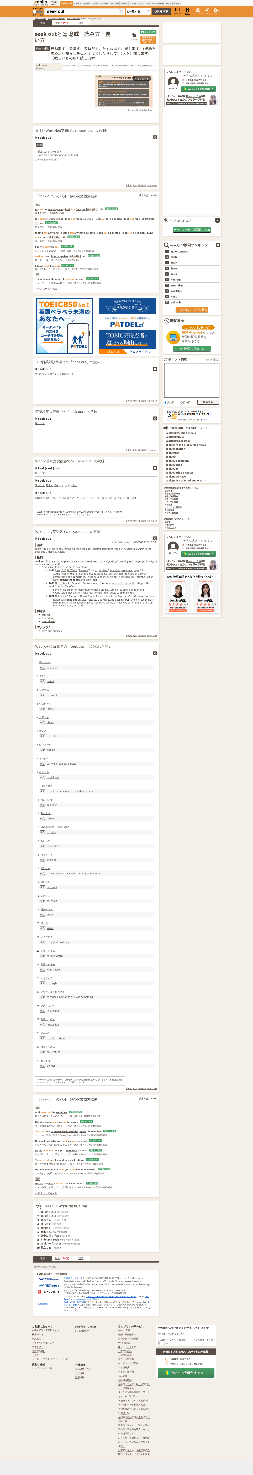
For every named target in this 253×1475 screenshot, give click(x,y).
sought (50, 564)
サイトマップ (38, 1346)
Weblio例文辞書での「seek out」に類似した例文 (73, 646)
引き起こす (47, 799)
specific (54, 155)
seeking (124, 561)
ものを (53, 151)
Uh (36, 1169)
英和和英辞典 (66, 3)
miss (174, 274)
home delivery (119, 583)
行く (52, 1005)
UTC (152, 542)
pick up (51, 750)
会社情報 (79, 1372)
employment (55, 209)
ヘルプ (35, 1355)
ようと (70, 497)
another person (84, 791)
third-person (53, 561)
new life (54, 1160)
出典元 (129, 185)
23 (145, 542)
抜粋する (44, 772)
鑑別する (45, 868)
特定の (41, 151)
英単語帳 (104, 3)
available (176, 291)
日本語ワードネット (73, 1278)
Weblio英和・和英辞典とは (45, 1330)
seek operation (175, 448)
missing (90, 232)
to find (39, 232)
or (69, 155)
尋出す (49, 485)
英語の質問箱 (125, 1379)
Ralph (92, 596)
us (64, 589)
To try (58, 567)
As (36, 1150)
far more (79, 589)
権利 (50, 827)
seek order (173, 452)
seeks (90, 561)
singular (65, 561)
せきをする (47, 978)
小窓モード (177, 13)
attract (50, 914)
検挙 (43, 786)
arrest (70, 791)
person (63, 155)
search (65, 232)
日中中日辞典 (125, 1350)
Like (100, 599)
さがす (47, 662)
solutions (61, 1112)
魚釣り (44, 1005)
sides (100, 573)
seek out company (177, 460)
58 (148, 542)
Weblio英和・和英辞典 (74, 1302)
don (38, 246)
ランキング (152, 185)
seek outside (174, 464)
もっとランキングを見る (192, 309)
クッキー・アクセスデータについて (50, 1359)
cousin (82, 1141)
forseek (46, 614)
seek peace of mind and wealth (186, 480)
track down (48, 621)
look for (43, 155)
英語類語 (86, 3)
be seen (118, 573)
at (55, 551)
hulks (131, 573)
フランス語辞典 (126, 1359)
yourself (94, 602)
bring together (59, 256)
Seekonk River (175, 436)
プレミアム (198, 13)
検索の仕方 (37, 1334)
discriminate (57, 873)
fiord (77, 573)
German (142, 573)
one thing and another (89, 873)
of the (74, 1131)
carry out (52, 887)
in (111, 570)
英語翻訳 (124, 3)
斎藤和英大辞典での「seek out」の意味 (66, 411)
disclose (75, 997)
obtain (50, 722)
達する (44, 923)
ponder (51, 1065)
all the (143, 602)
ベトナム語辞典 (171, 513)
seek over (172, 468)
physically (105, 602)
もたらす (45, 840)
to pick (50, 777)
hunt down (48, 618)
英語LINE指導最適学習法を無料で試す (148, 40)
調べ (41, 662)
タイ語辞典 (169, 510)
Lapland (103, 570)
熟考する (45, 1060)
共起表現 (95, 3)
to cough (52, 983)
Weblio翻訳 (212, 359)
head (174, 262)
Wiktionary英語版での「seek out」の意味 (68, 531)
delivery (77, 592)
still (111, 573)
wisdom (66, 1131)
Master (110, 596)
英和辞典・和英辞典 (56, 18)
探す (59, 151)
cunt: (174, 296)
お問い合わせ (82, 1330)
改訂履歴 (72, 1304)
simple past (141, 561)
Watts (73, 570)
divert (98, 592)
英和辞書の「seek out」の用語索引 (45, 1267)
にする (49, 937)
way (125, 602)
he (112, 599)
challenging (82, 602)
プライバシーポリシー (43, 1342)
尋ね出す (40, 485)
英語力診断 (114, 3)
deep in (135, 589)
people (50, 279)
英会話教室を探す (173, 3)
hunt (150, 232)
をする (51, 950)
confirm (176, 279)
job (84, 209)
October (59, 596)
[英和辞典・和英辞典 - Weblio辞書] (40, 2)
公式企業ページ (83, 1368)
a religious (62, 763)
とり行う (44, 758)
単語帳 (167, 522)
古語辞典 (168, 504)
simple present (78, 561)
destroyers (59, 576)
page (136, 570)
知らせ (56, 497)
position (117, 218)
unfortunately (179, 251)
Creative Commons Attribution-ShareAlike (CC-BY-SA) (111, 1296)
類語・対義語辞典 (127, 1334)
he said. (78, 605)
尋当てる (54, 373)
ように (53, 991)
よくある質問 (197, 1340)
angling (54, 1010)
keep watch (56, 955)
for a (78, 209)
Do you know (43, 1141)
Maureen (74, 596)
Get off (39, 1183)
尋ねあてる (41, 373)
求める (42, 731)
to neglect (52, 942)
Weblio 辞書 (40, 18)
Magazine (127, 570)
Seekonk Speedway (178, 440)
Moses (106, 599)
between (70, 873)
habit (131, 583)
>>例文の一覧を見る (46, 288)
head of (65, 573)
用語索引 (142, 185)
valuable (176, 302)
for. (86, 567)
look (67, 209)
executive (177, 285)
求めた (46, 497)
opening (88, 218)
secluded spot (127, 576)
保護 (43, 1046)
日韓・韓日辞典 (171, 502)
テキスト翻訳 (177, 359)
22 (66, 596)
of (136, 573)
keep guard (53, 969)
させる (49, 786)
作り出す (44, 676)
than (87, 589)
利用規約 (36, 1338)
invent (50, 681)
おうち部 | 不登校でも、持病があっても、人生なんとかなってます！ (134, 1441)
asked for (52, 736)
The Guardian (67, 586)
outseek (61, 551)
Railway (83, 570)
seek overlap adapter (179, 472)
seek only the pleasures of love (186, 444)
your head (66, 605)
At (54, 573)
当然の (44, 827)
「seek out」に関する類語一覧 (46, 160)
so (128, 589)
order (70, 589)
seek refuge (53, 1052)
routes (112, 592)
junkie (82, 1131)
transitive (48, 567)
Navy (56, 579)
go (48, 1010)
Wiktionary (124, 542)
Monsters (123, 596)
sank (88, 579)
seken (55, 548)
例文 (57, 23)
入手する (44, 717)
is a (113, 602)
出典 (114, 542)
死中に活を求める (51, 1235)
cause (53, 997)
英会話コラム (170, 527)
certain (61, 1038)
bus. (51, 1183)
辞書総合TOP (38, 1350)
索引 (135, 185)
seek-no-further (51, 1243)
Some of (57, 589)
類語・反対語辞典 (172, 493)
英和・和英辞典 (171, 496)
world (52, 586)
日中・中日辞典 (171, 499)
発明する (44, 690)
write (174, 257)
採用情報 (79, 1376)
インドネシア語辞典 (173, 507)
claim (53, 832)
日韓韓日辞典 (125, 1355)
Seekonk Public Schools (181, 432)
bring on (52, 859)
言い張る (65, 827)
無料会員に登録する (192, 348)
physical (82, 599)
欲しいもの (116, 497)
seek (100, 232)
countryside (60, 592)
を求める (50, 1046)
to (36, 209)
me (60, 1122)
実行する (45, 895)
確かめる (45, 1033)
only (42, 279)
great (119, 602)
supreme (56, 1131)
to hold (51, 763)
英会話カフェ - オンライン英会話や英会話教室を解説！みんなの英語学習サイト (134, 1429)
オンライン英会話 (136, 3)
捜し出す (40, 423)
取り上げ (44, 744)
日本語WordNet (73, 18)
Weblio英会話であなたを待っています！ (192, 576)
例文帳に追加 (111, 209)
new (67, 1160)
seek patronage (176, 476)
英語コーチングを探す (155, 3)
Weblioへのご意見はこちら (171, 1333)
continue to (51, 1169)
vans (85, 592)
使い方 (187, 14)
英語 (48, 548)
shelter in (108, 576)
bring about (53, 846)
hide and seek (50, 1239)
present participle (109, 561)
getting (135, 602)
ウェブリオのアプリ (42, 1368)
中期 (44, 548)
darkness (71, 1150)
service (72, 763)
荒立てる (46, 1247)
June (57, 570)
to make (51, 791)
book (45, 237)
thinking (135, 599)
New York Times (146, 596)
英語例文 (77, 3)
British (149, 576)
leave (174, 268)
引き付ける (47, 909)
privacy (80, 279)
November (61, 583)
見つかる (45, 991)
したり (78, 497)
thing (74, 155)
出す (74, 485)
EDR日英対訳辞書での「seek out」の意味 (67, 362)
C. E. (63, 570)
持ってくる (47, 854)
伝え (64, 497)
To (36, 1160)
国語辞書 (168, 491)
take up (51, 818)
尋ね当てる (68, 373)
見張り (44, 950)
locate (68, 567)
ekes (44, 631)
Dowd (83, 596)
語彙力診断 (169, 525)
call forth (52, 804)
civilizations (77, 1160)
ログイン (207, 13)
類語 (80, 23)
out (60, 548)
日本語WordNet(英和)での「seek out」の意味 (71, 130)
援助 (38, 497)
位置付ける (45, 703)
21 (69, 583)
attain (50, 928)
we (92, 589)
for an (79, 218)
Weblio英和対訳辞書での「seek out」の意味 (70, 461)
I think (71, 602)
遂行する (45, 882)
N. (68, 570)
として (56, 827)
